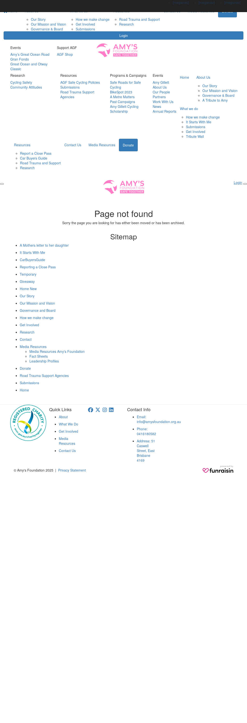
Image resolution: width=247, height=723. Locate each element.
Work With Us (163, 101)
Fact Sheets (38, 356)
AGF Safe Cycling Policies (80, 82)
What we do (189, 108)
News (157, 106)
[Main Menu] (2, 184)
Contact (26, 339)
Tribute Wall (195, 136)
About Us (160, 87)
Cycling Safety (21, 82)
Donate (128, 145)
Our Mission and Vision (48, 24)
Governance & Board (47, 29)
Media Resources (102, 144)
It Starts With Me (198, 121)
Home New (28, 288)
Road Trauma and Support (139, 19)
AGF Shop (65, 54)
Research (126, 24)
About (63, 416)
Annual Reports (164, 111)
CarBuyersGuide (32, 259)
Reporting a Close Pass (38, 266)
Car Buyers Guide (33, 158)
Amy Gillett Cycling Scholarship (124, 109)
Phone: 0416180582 (146, 431)
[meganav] (181, 2)
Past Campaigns (122, 101)
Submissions (85, 29)
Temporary (28, 274)
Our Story (38, 19)
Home (184, 77)
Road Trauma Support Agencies (44, 375)
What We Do (68, 424)
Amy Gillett (161, 82)
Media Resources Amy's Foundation (57, 351)
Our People (161, 92)
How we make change (93, 19)
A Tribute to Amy (215, 100)
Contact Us (72, 144)
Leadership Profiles (44, 361)
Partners (159, 96)
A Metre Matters (122, 96)
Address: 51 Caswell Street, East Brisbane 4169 (146, 450)
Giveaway (27, 281)
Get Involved (85, 24)
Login (123, 35)
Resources (22, 144)
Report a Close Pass (35, 153)
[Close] (245, 184)
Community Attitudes (26, 87)
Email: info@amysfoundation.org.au (159, 419)
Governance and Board (37, 310)
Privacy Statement (72, 470)
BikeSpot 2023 (121, 92)
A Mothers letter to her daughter (44, 245)
